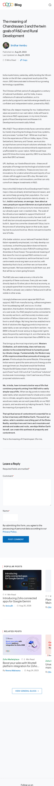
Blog (18, 5)
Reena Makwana (13, 670)
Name (6, 511)
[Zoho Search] (50, 5)
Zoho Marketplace (11, 659)
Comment (8, 476)
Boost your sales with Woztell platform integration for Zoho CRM (20, 664)
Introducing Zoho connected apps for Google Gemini (20, 600)
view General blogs (26, 691)
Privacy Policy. (10, 532)
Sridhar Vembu (19, 45)
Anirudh (9, 606)
